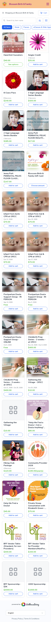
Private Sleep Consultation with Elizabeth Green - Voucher (36, 505)
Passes (26, 27)
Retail (17, 27)
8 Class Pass (10, 93)
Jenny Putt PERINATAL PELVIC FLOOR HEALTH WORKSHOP (37, 135)
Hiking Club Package (9, 464)
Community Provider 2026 (37, 464)
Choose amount (37, 185)
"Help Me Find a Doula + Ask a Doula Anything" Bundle (36, 425)
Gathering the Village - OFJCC (35, 381)
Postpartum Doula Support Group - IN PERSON (13, 297)
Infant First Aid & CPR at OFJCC (12, 215)
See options (13, 64)
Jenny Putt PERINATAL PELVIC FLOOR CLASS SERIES (13, 176)
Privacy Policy (17, 619)
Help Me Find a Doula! (11, 504)
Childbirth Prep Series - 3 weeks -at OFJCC (37, 339)
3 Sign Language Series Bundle (36, 94)
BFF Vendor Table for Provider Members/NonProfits (37, 546)
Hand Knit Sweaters (13, 55)
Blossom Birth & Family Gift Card (36, 174)
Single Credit (34, 55)
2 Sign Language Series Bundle (11, 134)
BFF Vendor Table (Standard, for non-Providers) (13, 546)
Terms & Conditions (31, 619)
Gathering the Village (10, 423)
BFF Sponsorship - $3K (12, 585)
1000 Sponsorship (37, 584)
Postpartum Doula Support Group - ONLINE (12, 339)
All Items (7, 27)
